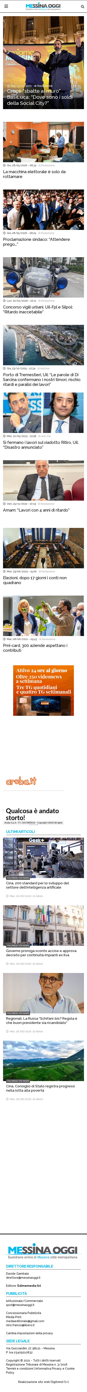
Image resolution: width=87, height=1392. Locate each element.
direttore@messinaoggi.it (23, 1277)
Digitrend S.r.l (60, 1382)
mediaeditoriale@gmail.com (25, 1321)
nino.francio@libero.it (20, 1325)
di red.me (42, 368)
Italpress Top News (18, 878)
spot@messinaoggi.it (20, 1305)
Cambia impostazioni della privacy (29, 1333)
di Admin (37, 896)
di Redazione (42, 86)
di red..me (44, 436)
